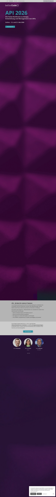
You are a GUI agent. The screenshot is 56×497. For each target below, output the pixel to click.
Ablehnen (39, 493)
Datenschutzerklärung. (33, 491)
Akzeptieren (33, 493)
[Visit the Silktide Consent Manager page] (53, 493)
